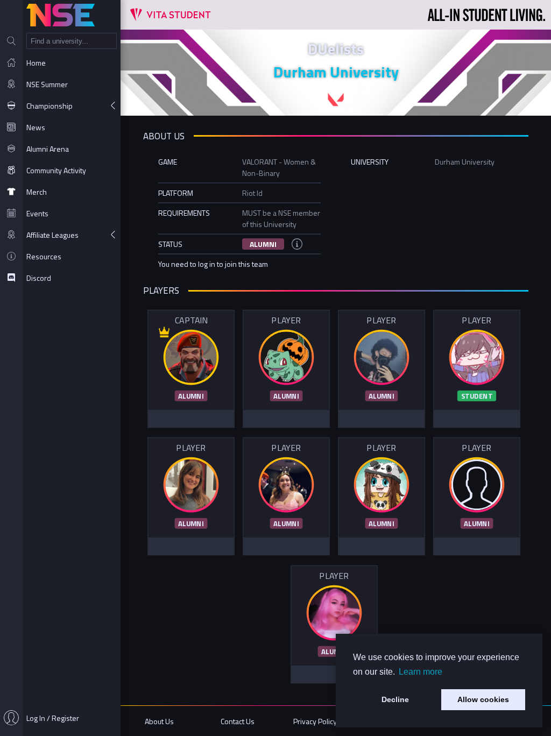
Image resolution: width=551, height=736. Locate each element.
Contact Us (238, 721)
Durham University (336, 71)
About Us (159, 721)
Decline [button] (395, 699)
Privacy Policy (315, 721)
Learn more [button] (420, 671)
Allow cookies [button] (483, 699)
